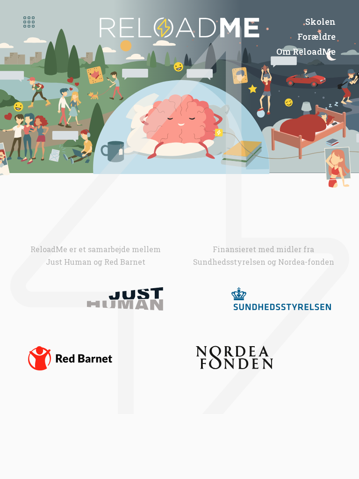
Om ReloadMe (306, 51)
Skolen (320, 21)
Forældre (316, 36)
